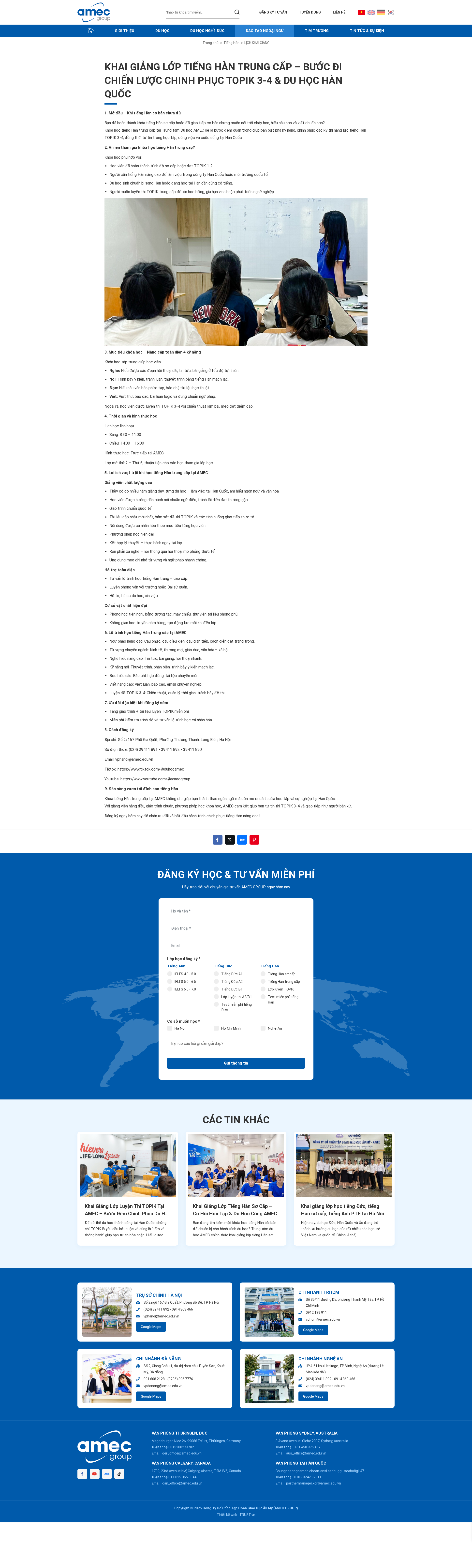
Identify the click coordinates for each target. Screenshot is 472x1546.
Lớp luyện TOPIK (281, 989)
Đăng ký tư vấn (273, 12)
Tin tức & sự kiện (367, 31)
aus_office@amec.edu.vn (306, 1453)
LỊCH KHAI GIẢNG (256, 43)
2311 (317, 1477)
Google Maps (151, 1327)
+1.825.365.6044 (183, 1477)
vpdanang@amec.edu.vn (163, 1386)
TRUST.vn (247, 1515)
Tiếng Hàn (231, 43)
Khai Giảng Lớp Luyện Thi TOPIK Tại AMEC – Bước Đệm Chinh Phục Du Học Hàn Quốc (128, 1210)
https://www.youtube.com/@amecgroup (154, 779)
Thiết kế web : (228, 1515)
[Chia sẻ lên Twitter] (230, 840)
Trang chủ (211, 43)
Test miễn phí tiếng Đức (236, 1007)
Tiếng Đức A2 (232, 982)
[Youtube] (95, 1474)
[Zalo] (107, 1474)
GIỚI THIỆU (124, 31)
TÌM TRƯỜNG (317, 31)
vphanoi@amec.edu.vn (134, 759)
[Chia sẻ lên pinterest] (254, 840)
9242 (307, 1477)
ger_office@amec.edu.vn (182, 1453)
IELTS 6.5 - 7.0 (185, 989)
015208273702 (182, 1447)
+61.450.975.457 (307, 1447)
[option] (128, 1189)
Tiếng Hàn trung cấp (284, 982)
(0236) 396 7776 (180, 1379)
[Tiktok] (119, 1474)
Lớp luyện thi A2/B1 (236, 997)
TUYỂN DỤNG (310, 12)
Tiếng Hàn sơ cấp (281, 974)
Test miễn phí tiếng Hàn (283, 999)
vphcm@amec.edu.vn (323, 1319)
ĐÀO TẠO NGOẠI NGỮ (265, 31)
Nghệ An (275, 1028)
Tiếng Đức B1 (232, 989)
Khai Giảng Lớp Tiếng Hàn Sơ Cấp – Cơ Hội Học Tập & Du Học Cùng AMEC (235, 1210)
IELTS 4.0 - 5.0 (185, 974)
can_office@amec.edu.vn (182, 1483)
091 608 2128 (154, 1379)
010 (297, 1477)
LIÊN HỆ (339, 12)
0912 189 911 (316, 1312)
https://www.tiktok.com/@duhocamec (151, 769)
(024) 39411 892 (156, 1309)
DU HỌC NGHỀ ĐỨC (207, 31)
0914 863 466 (182, 1309)
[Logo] (93, 12)
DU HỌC (162, 31)
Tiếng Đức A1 (232, 974)
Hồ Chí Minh (231, 1028)
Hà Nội (180, 1028)
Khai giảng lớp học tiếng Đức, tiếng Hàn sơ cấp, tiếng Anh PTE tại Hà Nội (342, 1210)
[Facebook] (82, 1474)
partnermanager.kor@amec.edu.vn (313, 1483)
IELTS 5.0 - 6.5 (185, 982)
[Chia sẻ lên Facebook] (217, 840)
